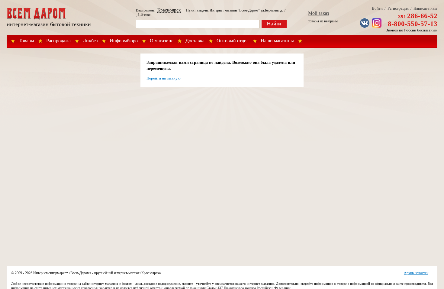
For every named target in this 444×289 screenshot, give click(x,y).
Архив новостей (416, 273)
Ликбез (90, 40)
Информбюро (124, 40)
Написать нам (425, 8)
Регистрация (398, 8)
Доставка (194, 40)
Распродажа (58, 40)
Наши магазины (277, 40)
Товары (26, 40)
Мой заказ (318, 13)
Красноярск (169, 10)
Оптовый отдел (233, 40)
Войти (377, 8)
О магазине (161, 40)
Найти (274, 23)
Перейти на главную (163, 78)
